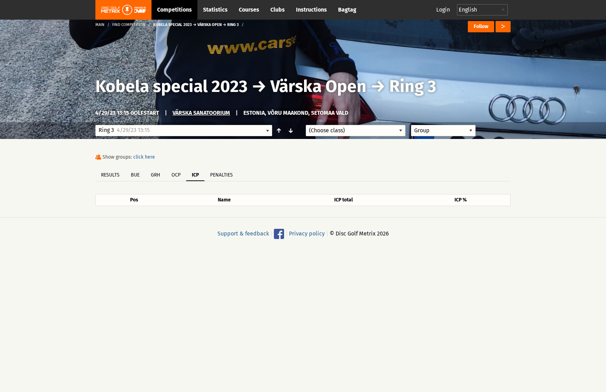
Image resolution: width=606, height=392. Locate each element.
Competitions (174, 9)
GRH (155, 175)
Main (100, 24)
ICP (195, 175)
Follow (481, 26)
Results (110, 175)
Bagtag (347, 9)
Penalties (221, 175)
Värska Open (318, 86)
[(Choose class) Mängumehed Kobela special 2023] (355, 130)
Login (443, 9)
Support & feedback (243, 233)
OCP (176, 175)
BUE (135, 175)
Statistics (215, 9)
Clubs (277, 9)
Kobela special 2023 (171, 86)
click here (144, 157)
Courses (249, 9)
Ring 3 (412, 86)
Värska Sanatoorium (201, 112)
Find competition (129, 24)
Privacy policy (307, 233)
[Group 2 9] (443, 130)
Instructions (311, 9)
